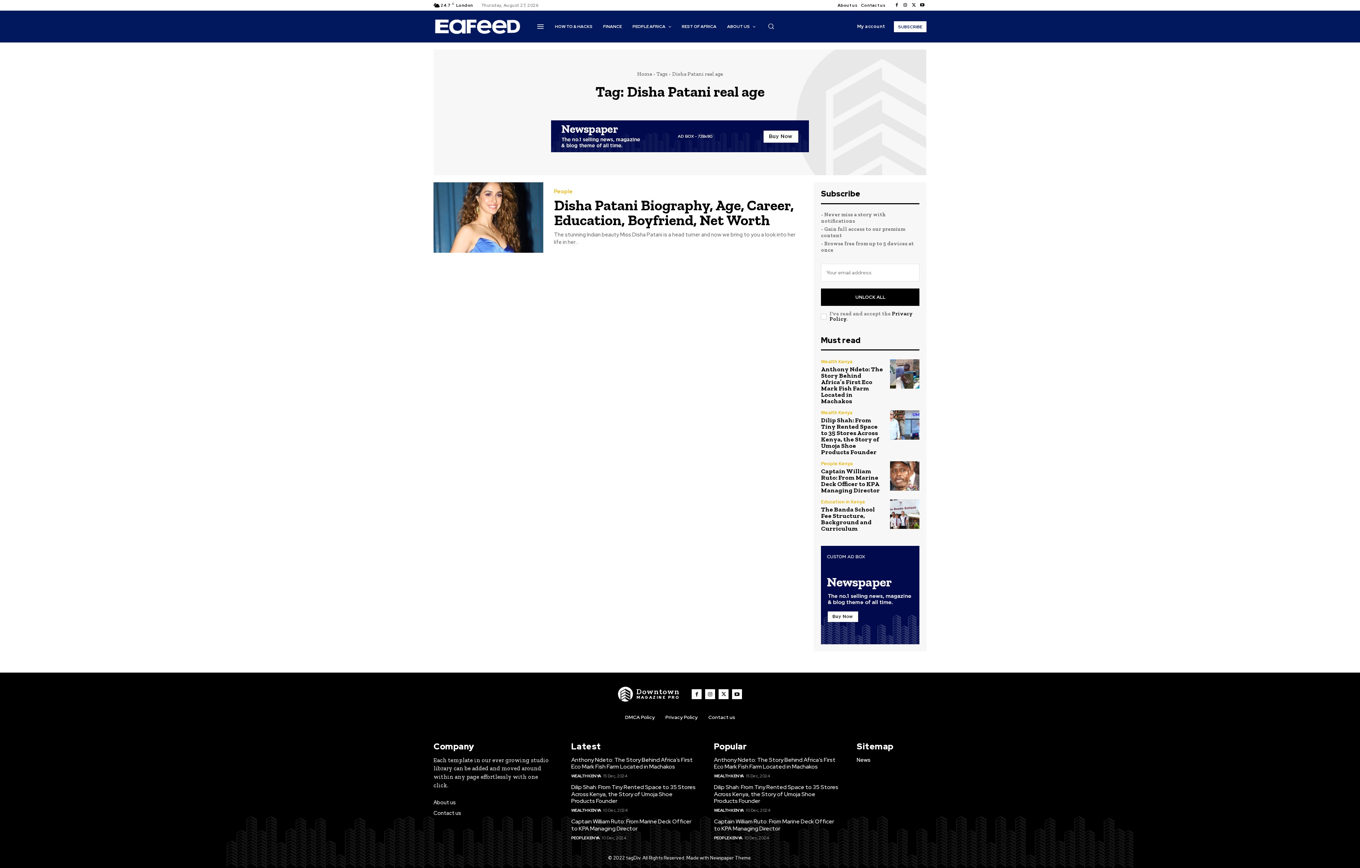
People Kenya (837, 463)
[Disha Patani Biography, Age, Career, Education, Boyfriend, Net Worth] (488, 217)
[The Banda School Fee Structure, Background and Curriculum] (904, 514)
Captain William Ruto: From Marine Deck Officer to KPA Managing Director (850, 480)
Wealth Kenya (836, 361)
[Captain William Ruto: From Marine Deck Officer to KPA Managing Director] (904, 476)
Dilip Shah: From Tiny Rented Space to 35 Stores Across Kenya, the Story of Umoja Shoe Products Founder (850, 436)
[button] (771, 26)
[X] (914, 5)
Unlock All (870, 297)
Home (644, 74)
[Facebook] (896, 5)
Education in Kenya (843, 501)
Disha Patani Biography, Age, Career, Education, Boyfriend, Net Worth (674, 212)
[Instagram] (905, 5)
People (563, 191)
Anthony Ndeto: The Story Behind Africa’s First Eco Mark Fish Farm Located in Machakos (852, 385)
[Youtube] (922, 5)
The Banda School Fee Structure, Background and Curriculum (848, 519)
